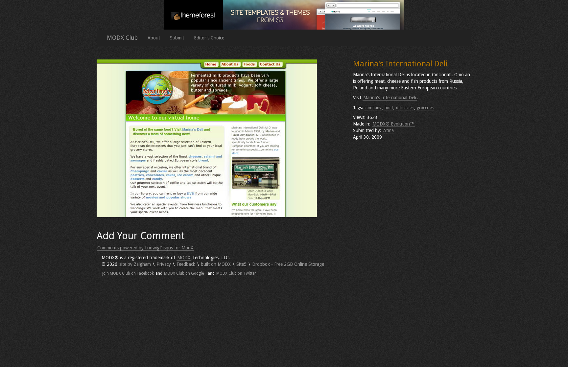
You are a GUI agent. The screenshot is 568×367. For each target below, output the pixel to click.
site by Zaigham (135, 264)
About (154, 37)
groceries (425, 107)
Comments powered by (145, 247)
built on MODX (216, 264)
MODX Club (122, 37)
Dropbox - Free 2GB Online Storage (288, 264)
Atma (388, 130)
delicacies (405, 107)
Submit (177, 37)
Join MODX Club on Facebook (128, 273)
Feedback (186, 264)
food (389, 107)
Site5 (241, 264)
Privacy (163, 264)
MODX (183, 257)
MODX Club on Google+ (185, 273)
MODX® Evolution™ (393, 123)
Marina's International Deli (389, 97)
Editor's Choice (209, 37)
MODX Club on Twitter (236, 273)
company (373, 107)
